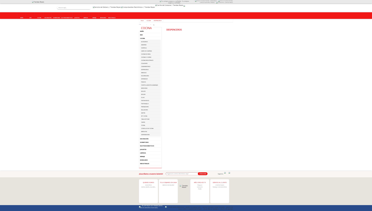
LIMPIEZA (143, 153)
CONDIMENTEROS (145, 66)
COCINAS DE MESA (145, 54)
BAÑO (142, 31)
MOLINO (143, 94)
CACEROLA (144, 48)
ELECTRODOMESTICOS (147, 146)
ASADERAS (143, 44)
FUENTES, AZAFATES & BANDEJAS (149, 85)
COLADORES (144, 63)
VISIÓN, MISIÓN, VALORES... (148, 187)
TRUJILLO (199, 185)
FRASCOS (143, 82)
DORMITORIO (144, 142)
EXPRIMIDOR (144, 79)
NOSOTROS (148, 185)
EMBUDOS (143, 72)
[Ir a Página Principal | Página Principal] (184, 187)
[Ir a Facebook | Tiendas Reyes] (229, 173)
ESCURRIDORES (145, 75)
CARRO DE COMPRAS (146, 51)
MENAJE (142, 156)
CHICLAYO (200, 187)
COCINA (148, 20)
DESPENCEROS (157, 20)
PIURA (200, 189)
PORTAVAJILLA (145, 103)
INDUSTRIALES (144, 163)
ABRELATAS (144, 131)
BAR (141, 35)
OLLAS (142, 97)
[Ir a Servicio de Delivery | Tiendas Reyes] (107, 7)
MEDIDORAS (144, 88)
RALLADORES (144, 110)
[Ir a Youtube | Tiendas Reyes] (225, 173)
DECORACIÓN (144, 139)
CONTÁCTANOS (219, 185)
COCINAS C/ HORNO (146, 57)
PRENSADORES (145, 106)
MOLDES (143, 91)
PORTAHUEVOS (145, 100)
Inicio (142, 20)
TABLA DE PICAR (145, 119)
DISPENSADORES (145, 134)
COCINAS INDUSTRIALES (147, 60)
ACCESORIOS (144, 41)
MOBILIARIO (144, 160)
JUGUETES (143, 149)
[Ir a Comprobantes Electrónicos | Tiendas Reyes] (138, 7)
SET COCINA (144, 116)
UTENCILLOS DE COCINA (147, 128)
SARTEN (143, 113)
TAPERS (143, 122)
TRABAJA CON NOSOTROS (220, 187)
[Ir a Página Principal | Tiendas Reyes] (38, 2)
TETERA (143, 125)
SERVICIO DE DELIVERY (168, 185)
